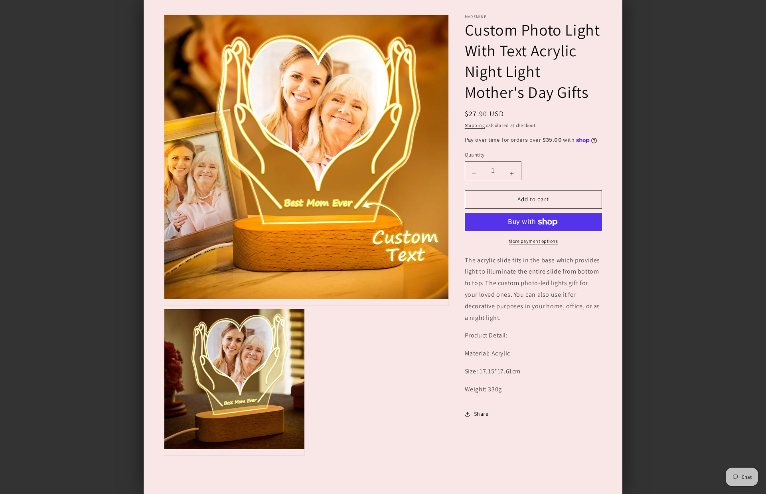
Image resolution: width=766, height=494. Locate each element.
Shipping (475, 125)
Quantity (475, 155)
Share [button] (481, 413)
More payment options (533, 241)
